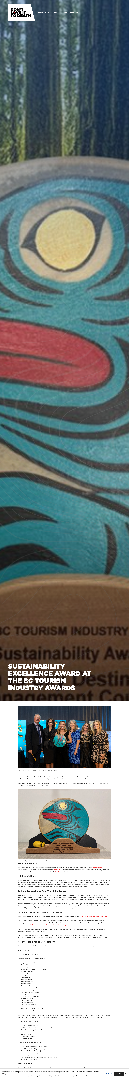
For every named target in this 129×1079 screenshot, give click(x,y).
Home (40, 12)
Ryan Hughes (58, 870)
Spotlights (69, 12)
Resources (57, 12)
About (78, 12)
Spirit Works (59, 872)
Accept (119, 1073)
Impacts (48, 12)
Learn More (109, 1073)
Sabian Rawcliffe (98, 867)
